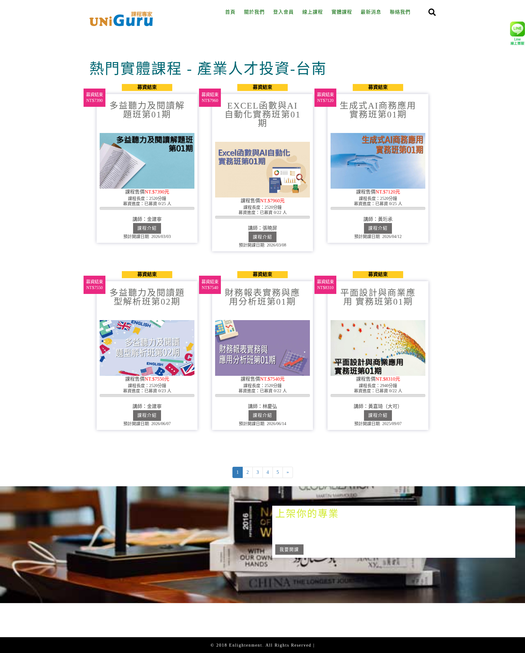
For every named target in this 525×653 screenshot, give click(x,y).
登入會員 (283, 12)
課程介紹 (147, 228)
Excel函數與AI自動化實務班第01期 (263, 114)
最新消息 (371, 12)
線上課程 (312, 12)
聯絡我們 (400, 12)
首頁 (230, 12)
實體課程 (341, 12)
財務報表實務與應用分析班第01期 (262, 297)
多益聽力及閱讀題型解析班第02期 (147, 297)
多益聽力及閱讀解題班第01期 (147, 110)
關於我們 (254, 12)
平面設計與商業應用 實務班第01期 (378, 297)
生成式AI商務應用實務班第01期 (378, 110)
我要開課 (289, 549)
